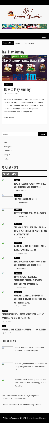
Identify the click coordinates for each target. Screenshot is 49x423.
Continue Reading (8, 118)
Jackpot (7, 155)
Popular (6, 174)
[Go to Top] (46, 420)
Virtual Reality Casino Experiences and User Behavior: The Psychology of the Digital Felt (30, 299)
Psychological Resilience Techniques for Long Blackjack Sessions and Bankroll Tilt (28, 280)
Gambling (8, 85)
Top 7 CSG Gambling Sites (25, 198)
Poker (6, 159)
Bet (5, 142)
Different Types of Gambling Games (30, 213)
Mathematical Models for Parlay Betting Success (24, 329)
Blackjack (8, 146)
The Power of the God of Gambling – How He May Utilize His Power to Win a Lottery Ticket (30, 231)
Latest (14, 174)
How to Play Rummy (17, 89)
